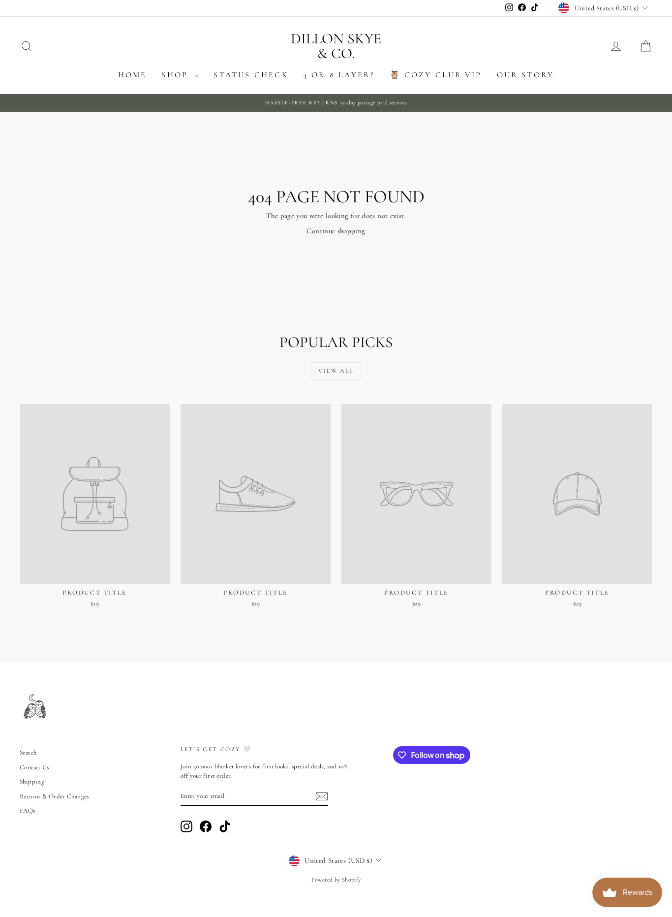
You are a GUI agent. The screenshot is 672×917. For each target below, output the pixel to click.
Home (132, 75)
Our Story (525, 75)
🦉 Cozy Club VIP (436, 75)
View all (335, 370)
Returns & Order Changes (54, 796)
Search (28, 753)
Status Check (251, 75)
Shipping (32, 782)
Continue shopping (335, 230)
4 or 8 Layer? (339, 75)
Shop (176, 75)
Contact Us (34, 767)
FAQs (27, 811)
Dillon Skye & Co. (336, 46)
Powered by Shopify (336, 879)
